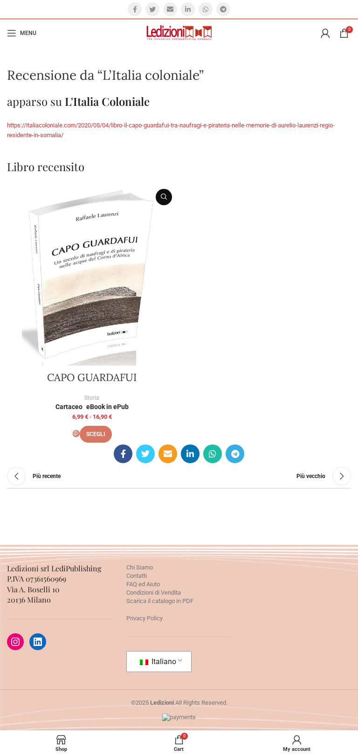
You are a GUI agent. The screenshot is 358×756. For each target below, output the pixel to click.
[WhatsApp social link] (206, 9)
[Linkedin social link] (188, 9)
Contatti (136, 575)
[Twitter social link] (152, 9)
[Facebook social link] (135, 9)
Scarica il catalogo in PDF (159, 600)
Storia (91, 398)
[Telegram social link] (223, 9)
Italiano (163, 661)
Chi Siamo (139, 567)
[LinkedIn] (37, 641)
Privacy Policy (144, 618)
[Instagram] (15, 641)
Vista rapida (164, 197)
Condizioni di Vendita (153, 592)
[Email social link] (170, 9)
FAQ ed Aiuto (143, 584)
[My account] (325, 33)
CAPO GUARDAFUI (92, 377)
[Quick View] (76, 433)
